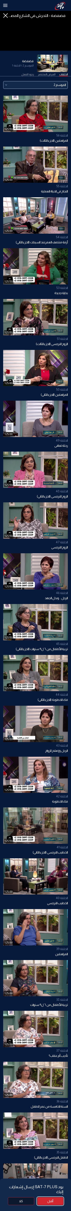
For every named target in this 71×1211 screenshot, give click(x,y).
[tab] (63, 74)
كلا (21, 1201)
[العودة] (5, 15)
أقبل (50, 1201)
